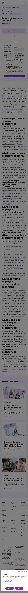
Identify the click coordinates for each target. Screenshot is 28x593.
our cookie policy (9, 581)
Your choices (13, 584)
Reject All (9, 588)
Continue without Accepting (22, 571)
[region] (14, 580)
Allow (19, 588)
